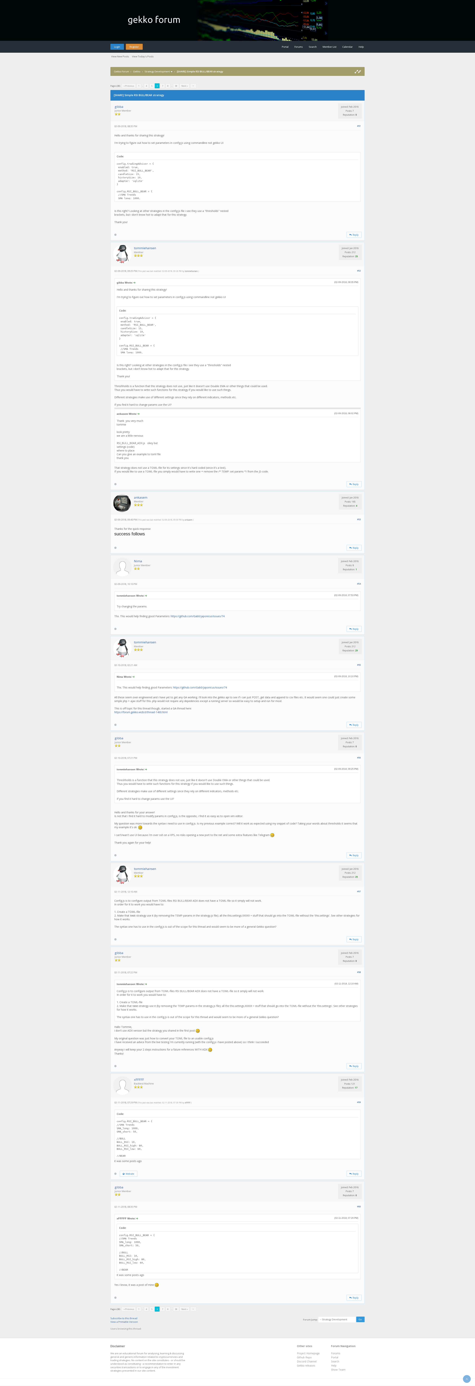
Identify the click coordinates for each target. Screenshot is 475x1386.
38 (176, 85)
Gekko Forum (121, 71)
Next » (184, 85)
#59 (359, 1102)
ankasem (140, 497)
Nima (138, 561)
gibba (119, 106)
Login (117, 46)
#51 (359, 126)
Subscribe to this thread (123, 1318)
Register (134, 46)
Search (313, 46)
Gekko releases (306, 1365)
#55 (359, 664)
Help (361, 46)
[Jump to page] (193, 85)
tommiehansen (145, 248)
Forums (298, 46)
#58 (359, 972)
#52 (359, 270)
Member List (329, 46)
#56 (359, 757)
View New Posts (120, 56)
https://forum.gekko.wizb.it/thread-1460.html (141, 712)
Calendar (347, 46)
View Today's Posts (143, 56)
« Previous (129, 85)
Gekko (136, 71)
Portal (285, 46)
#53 (359, 519)
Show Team (338, 1369)
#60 (359, 1206)
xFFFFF (139, 1079)
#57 (359, 891)
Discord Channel (307, 1361)
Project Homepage (308, 1353)
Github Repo (304, 1357)
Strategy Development (157, 71)
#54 (359, 583)
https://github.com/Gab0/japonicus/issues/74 (198, 616)
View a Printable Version (124, 1321)
